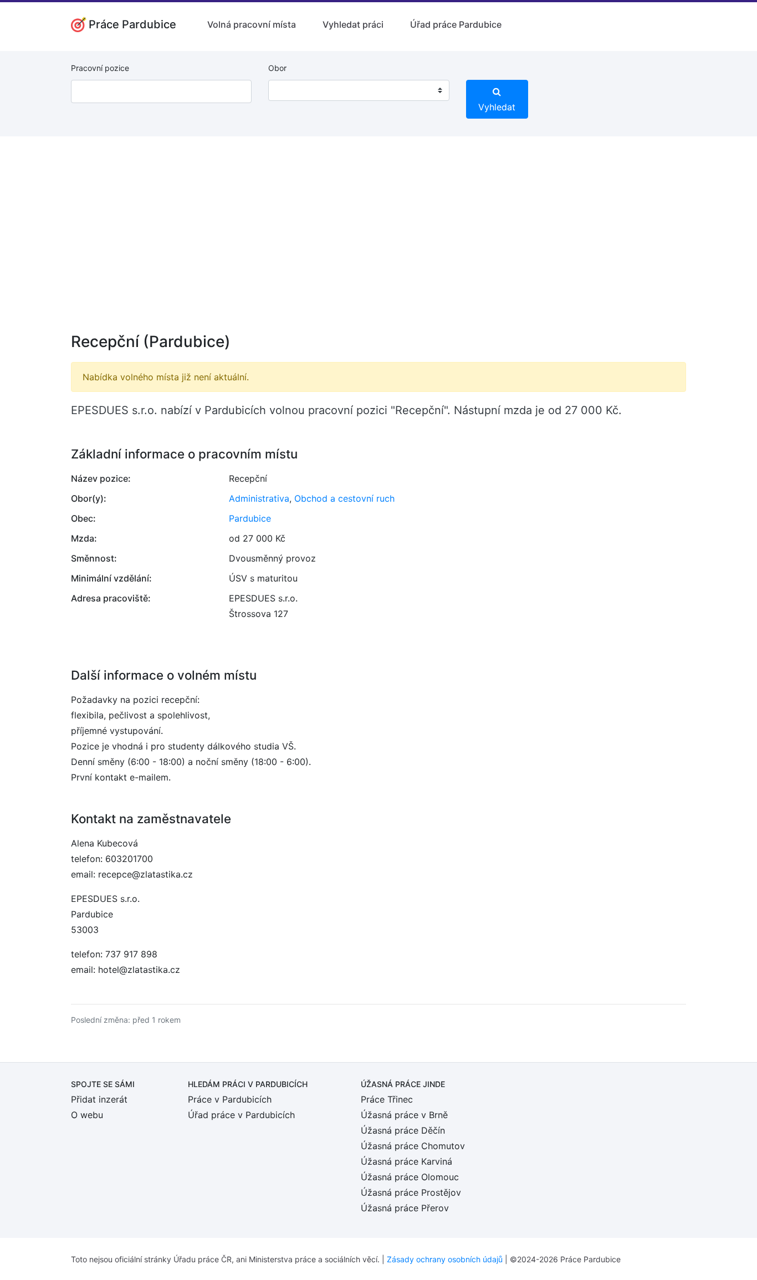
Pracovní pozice (100, 68)
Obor (277, 68)
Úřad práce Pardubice (456, 24)
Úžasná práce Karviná (406, 1161)
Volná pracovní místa (251, 24)
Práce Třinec (387, 1099)
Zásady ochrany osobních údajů (445, 1259)
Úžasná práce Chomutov (413, 1145)
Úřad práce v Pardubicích (241, 1114)
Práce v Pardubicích (230, 1099)
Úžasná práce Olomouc (410, 1176)
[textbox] (291, 90)
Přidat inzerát (99, 1099)
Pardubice (250, 518)
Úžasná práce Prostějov (411, 1192)
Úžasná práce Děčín (403, 1130)
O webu (87, 1114)
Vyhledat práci (353, 24)
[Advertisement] (378, 241)
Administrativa (259, 498)
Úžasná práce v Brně (404, 1114)
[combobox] (358, 90)
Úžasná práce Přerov (405, 1207)
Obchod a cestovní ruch (344, 498)
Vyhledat (496, 107)
